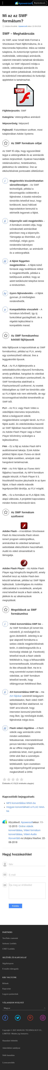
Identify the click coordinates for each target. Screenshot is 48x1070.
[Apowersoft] (24, 3)
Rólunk (5, 983)
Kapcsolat (6, 989)
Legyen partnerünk (10, 994)
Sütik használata (8, 1055)
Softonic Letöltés (9, 943)
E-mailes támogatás (10, 969)
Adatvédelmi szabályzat (11, 1048)
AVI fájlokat (16, 696)
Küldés (15, 905)
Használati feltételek (10, 1041)
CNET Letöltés (8, 949)
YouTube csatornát (10, 938)
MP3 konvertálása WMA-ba (21, 803)
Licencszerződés (8, 1063)
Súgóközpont (7, 963)
